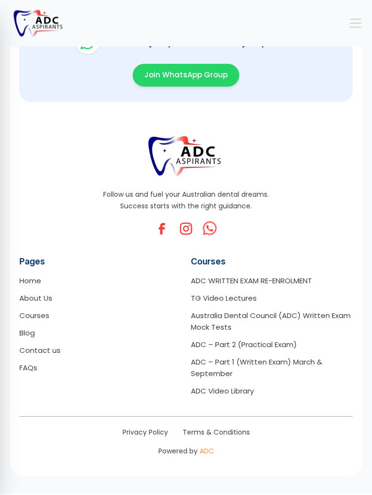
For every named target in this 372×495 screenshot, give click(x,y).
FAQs (28, 368)
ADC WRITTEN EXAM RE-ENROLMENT (251, 281)
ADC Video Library (222, 391)
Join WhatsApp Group (186, 75)
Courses (34, 315)
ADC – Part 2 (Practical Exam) (244, 344)
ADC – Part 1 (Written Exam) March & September (256, 368)
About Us (35, 298)
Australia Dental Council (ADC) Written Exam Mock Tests (271, 321)
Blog (27, 333)
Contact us (40, 350)
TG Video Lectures (224, 298)
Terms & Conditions (216, 432)
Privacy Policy (145, 432)
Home (30, 281)
